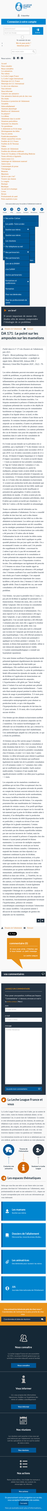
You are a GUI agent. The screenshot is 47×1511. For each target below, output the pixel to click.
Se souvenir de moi (23, 40)
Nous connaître (7, 69)
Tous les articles (7, 134)
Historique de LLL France (10, 81)
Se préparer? (5, 114)
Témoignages (6, 169)
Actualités (4, 104)
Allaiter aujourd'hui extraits (11, 139)
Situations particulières (9, 121)
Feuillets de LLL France (9, 141)
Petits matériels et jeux (9, 199)
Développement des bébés (10, 131)
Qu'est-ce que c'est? (8, 176)
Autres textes (5, 164)
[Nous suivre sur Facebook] (17, 58)
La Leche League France (10, 76)
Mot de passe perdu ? (23, 43)
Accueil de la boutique (9, 189)
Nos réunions (23, 1450)
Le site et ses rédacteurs (9, 86)
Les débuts (5, 116)
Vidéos (3, 146)
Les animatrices (6, 71)
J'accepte (23, 1503)
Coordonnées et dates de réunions (17, 1319)
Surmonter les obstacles (9, 124)
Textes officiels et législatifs (11, 156)
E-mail (7, 1016)
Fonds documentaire (9, 136)
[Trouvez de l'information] (23, 1167)
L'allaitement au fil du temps (11, 129)
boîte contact (12, 1001)
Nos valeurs (5, 74)
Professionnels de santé (9, 196)
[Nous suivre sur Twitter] (21, 58)
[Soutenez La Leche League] (38, 1150)
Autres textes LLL (7, 159)
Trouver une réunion (8, 179)
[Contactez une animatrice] (8, 1150)
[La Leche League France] (23, 6)
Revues (3, 194)
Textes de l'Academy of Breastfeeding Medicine (18, 154)
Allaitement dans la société (10, 119)
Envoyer (30, 329)
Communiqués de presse (9, 166)
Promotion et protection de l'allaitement (15, 101)
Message (8, 1026)
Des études (5, 99)
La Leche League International (12, 79)
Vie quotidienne (6, 126)
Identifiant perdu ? (23, 46)
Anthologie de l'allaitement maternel (14, 161)
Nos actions (23, 1491)
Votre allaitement (8, 106)
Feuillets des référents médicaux (12, 151)
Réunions (5, 174)
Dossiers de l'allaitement (9, 149)
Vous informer (7, 91)
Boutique (4, 186)
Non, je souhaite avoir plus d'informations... (23, 1508)
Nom (7, 1006)
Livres (3, 191)
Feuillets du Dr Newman (10, 144)
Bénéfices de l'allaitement (10, 111)
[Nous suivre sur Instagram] (13, 58)
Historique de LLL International (12, 84)
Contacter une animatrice (10, 94)
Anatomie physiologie (9, 109)
